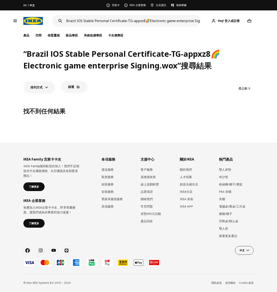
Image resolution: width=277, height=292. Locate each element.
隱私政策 (216, 283)
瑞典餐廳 (181, 5)
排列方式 (37, 87)
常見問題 (147, 206)
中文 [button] (242, 250)
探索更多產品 (228, 236)
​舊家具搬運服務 (112, 199)
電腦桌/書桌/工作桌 (232, 206)
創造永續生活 (189, 184)
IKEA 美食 (186, 199)
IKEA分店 (186, 192)
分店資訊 (161, 5)
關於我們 (186, 169)
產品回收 (147, 221)
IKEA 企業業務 (138, 5)
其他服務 (107, 206)
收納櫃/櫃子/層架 (230, 184)
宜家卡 (116, 5)
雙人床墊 (225, 169)
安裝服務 (107, 192)
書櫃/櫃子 (225, 214)
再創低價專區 (93, 35)
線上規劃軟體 (150, 184)
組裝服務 (107, 184)
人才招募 (186, 177)
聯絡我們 (147, 199)
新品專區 (72, 35)
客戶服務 (147, 169)
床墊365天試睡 (151, 214)
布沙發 (223, 177)
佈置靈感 (54, 35)
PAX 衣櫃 (225, 192)
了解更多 (34, 186)
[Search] (60, 20)
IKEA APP (186, 206)
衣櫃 (222, 199)
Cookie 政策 (246, 283)
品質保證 (147, 192)
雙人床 (223, 228)
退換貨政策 (148, 177)
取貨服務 (107, 177)
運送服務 (107, 169)
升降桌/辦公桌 (228, 221)
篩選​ (71, 87)
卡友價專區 (115, 35)
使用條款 (230, 283)
